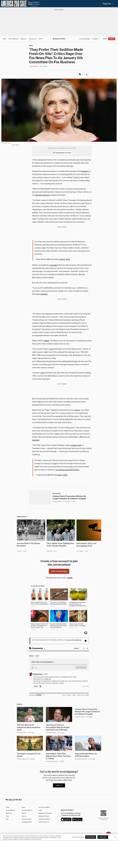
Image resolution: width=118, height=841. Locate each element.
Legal (40, 810)
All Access (24, 39)
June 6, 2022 (65, 259)
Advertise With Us (27, 810)
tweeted (43, 294)
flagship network (42, 195)
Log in (69, 578)
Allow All (102, 837)
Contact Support (26, 819)
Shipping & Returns (43, 816)
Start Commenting (59, 571)
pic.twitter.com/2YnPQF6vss (67, 470)
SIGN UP (111, 39)
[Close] (115, 837)
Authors (24, 813)
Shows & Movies (13, 39)
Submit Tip (59, 785)
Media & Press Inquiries (45, 813)
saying (77, 410)
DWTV (41, 39)
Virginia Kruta (33, 66)
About (23, 807)
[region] (59, 837)
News (4, 39)
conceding (53, 265)
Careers (24, 816)
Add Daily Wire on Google (63, 152)
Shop (7, 816)
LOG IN (104, 38)
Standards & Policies (44, 819)
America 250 (32, 39)
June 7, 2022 (62, 475)
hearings (85, 171)
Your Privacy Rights (44, 807)
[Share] (87, 74)
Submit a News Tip (43, 822)
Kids (7, 819)
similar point (76, 445)
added (46, 341)
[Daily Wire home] (59, 39)
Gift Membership (26, 822)
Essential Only (90, 837)
